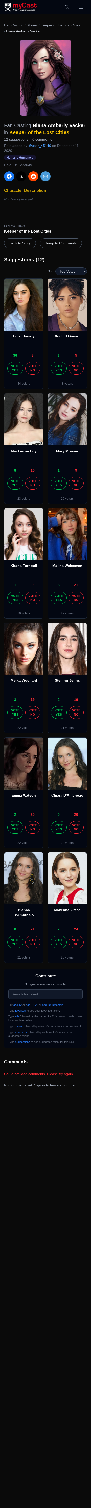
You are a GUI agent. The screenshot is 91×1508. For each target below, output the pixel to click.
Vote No (33, 368)
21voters (67, 728)
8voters (67, 383)
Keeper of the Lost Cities (60, 25)
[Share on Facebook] (9, 176)
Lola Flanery (24, 336)
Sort (50, 271)
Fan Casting (14, 25)
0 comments (42, 139)
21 (76, 585)
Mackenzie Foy (24, 451)
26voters (67, 957)
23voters (23, 498)
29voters (67, 613)
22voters (23, 728)
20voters (67, 843)
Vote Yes (15, 368)
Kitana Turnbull (24, 566)
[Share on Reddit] (33, 176)
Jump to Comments (61, 243)
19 (33, 700)
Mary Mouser (67, 451)
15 (33, 470)
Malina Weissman (67, 566)
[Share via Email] (45, 176)
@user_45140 (39, 146)
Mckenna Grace (67, 910)
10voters (67, 498)
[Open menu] (81, 7)
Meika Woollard (24, 680)
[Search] (67, 7)
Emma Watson (24, 795)
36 (15, 355)
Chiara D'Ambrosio (67, 795)
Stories (32, 25)
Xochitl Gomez (67, 336)
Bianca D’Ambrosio (24, 912)
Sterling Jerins (67, 680)
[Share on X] (21, 176)
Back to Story (20, 243)
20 (33, 814)
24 (76, 929)
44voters (23, 383)
